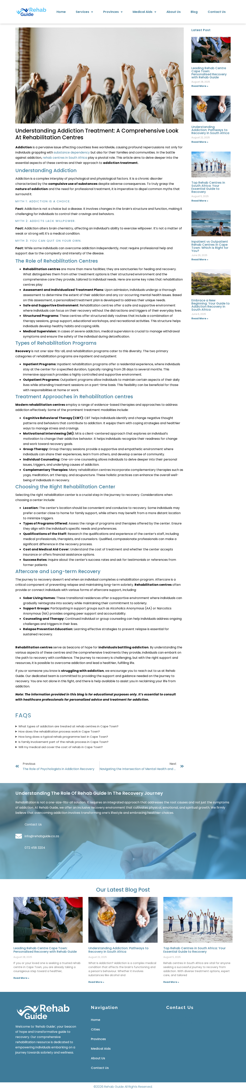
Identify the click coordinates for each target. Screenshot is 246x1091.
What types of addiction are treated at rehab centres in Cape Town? (68, 726)
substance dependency (72, 152)
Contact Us (217, 12)
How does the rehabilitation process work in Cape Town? (59, 731)
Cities (95, 1029)
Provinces (111, 12)
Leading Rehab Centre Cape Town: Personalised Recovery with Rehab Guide (209, 73)
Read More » (199, 86)
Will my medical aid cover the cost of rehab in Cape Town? (60, 747)
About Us (173, 12)
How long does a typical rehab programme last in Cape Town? (63, 737)
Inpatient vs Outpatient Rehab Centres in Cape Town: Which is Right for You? (209, 246)
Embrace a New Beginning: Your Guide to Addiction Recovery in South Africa (210, 305)
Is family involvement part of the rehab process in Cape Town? (63, 742)
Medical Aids (142, 12)
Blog (194, 12)
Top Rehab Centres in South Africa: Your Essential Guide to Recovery (208, 187)
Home (61, 12)
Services (82, 12)
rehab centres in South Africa (65, 157)
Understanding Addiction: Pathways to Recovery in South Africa (210, 130)
